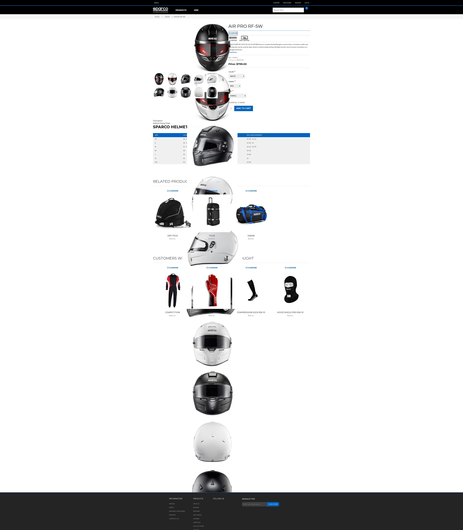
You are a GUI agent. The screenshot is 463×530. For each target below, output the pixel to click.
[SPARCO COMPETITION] (172, 290)
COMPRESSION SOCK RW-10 (251, 312)
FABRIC (231, 81)
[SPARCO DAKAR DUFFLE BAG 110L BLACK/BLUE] (251, 213)
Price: (232, 64)
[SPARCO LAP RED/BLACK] (212, 290)
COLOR (231, 72)
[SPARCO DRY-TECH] (172, 213)
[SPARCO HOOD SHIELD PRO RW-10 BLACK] (290, 290)
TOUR (212, 236)
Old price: (232, 60)
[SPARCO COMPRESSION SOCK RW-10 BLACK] (251, 290)
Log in (307, 3)
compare (233, 33)
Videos (156, 3)
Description (158, 121)
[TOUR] (212, 213)
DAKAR (251, 236)
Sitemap (172, 515)
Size (230, 91)
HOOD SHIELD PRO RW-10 (290, 312)
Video (171, 507)
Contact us (174, 519)
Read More (232, 52)
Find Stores (287, 3)
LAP (212, 312)
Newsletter (248, 499)
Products (181, 10)
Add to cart (243, 108)
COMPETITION (172, 312)
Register (298, 3)
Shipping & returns (177, 511)
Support (276, 3)
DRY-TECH (172, 236)
